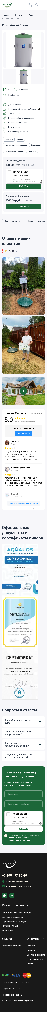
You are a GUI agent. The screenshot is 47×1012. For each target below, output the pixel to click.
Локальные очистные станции (16, 912)
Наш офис (31, 950)
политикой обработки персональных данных (19, 839)
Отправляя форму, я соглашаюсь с (24, 837)
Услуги (7, 939)
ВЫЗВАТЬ (23, 829)
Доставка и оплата (36, 955)
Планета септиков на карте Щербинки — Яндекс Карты (23, 508)
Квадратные (8, 930)
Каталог (19, 15)
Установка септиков (12, 945)
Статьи (30, 963)
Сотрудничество (35, 959)
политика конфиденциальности (15, 982)
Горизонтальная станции (14, 921)
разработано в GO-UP (12, 988)
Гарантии (31, 945)
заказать (23, 206)
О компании (35, 939)
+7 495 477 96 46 (31, 4)
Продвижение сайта (12, 995)
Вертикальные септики (13, 917)
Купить (23, 186)
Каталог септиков (15, 905)
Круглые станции (10, 926)
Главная (6, 15)
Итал (31, 15)
